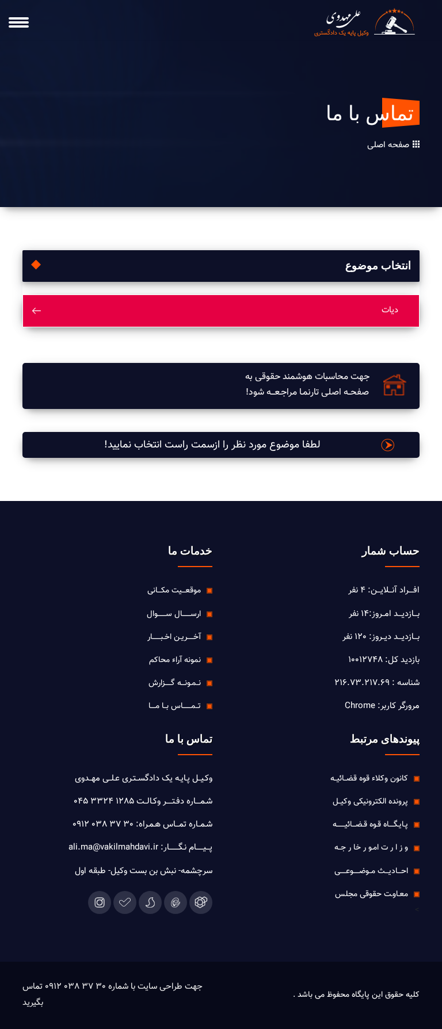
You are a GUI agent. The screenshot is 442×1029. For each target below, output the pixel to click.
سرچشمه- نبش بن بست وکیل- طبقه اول (143, 871)
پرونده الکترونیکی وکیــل (370, 801)
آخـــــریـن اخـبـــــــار (174, 637)
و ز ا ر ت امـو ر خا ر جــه (371, 847)
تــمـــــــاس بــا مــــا (174, 706)
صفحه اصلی (389, 145)
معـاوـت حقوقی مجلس (371, 894)
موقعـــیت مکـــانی (174, 590)
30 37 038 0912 (103, 824)
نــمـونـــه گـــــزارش (174, 683)
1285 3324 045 (104, 801)
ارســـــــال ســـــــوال (174, 614)
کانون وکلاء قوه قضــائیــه (369, 778)
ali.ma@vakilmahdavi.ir (113, 847)
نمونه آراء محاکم (175, 660)
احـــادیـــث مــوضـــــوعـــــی (371, 871)
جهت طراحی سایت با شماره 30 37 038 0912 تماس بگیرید (112, 994)
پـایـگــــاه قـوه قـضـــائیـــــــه (370, 824)
